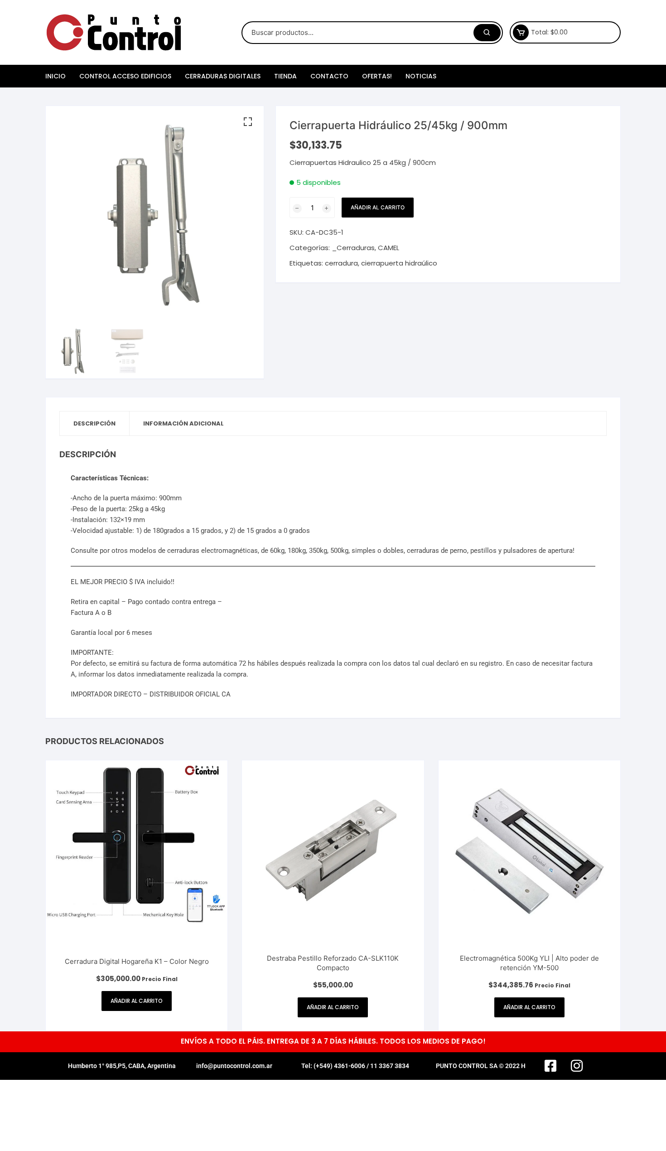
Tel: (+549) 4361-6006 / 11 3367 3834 (355, 1065)
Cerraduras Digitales (223, 76)
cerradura (341, 263)
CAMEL (388, 247)
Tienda (285, 76)
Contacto (329, 76)
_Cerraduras (353, 247)
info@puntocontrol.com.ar (234, 1065)
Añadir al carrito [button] (137, 1001)
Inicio (55, 76)
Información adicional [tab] (183, 423)
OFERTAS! (377, 76)
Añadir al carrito (378, 207)
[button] (248, 122)
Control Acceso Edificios (125, 76)
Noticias (420, 76)
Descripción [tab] (94, 423)
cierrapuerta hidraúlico (399, 263)
